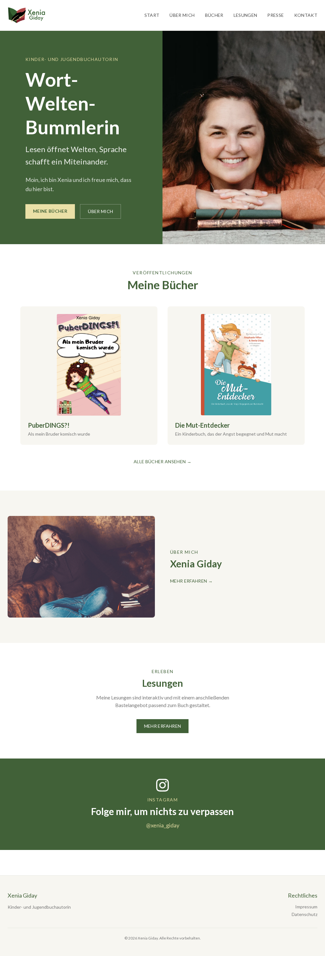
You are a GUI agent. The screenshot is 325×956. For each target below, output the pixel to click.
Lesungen (245, 15)
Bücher (214, 15)
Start (152, 15)
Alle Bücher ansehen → (162, 461)
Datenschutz (304, 914)
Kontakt (305, 15)
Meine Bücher (50, 211)
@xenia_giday (162, 825)
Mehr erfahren (162, 726)
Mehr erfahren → (191, 581)
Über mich (182, 15)
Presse (275, 15)
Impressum (306, 906)
